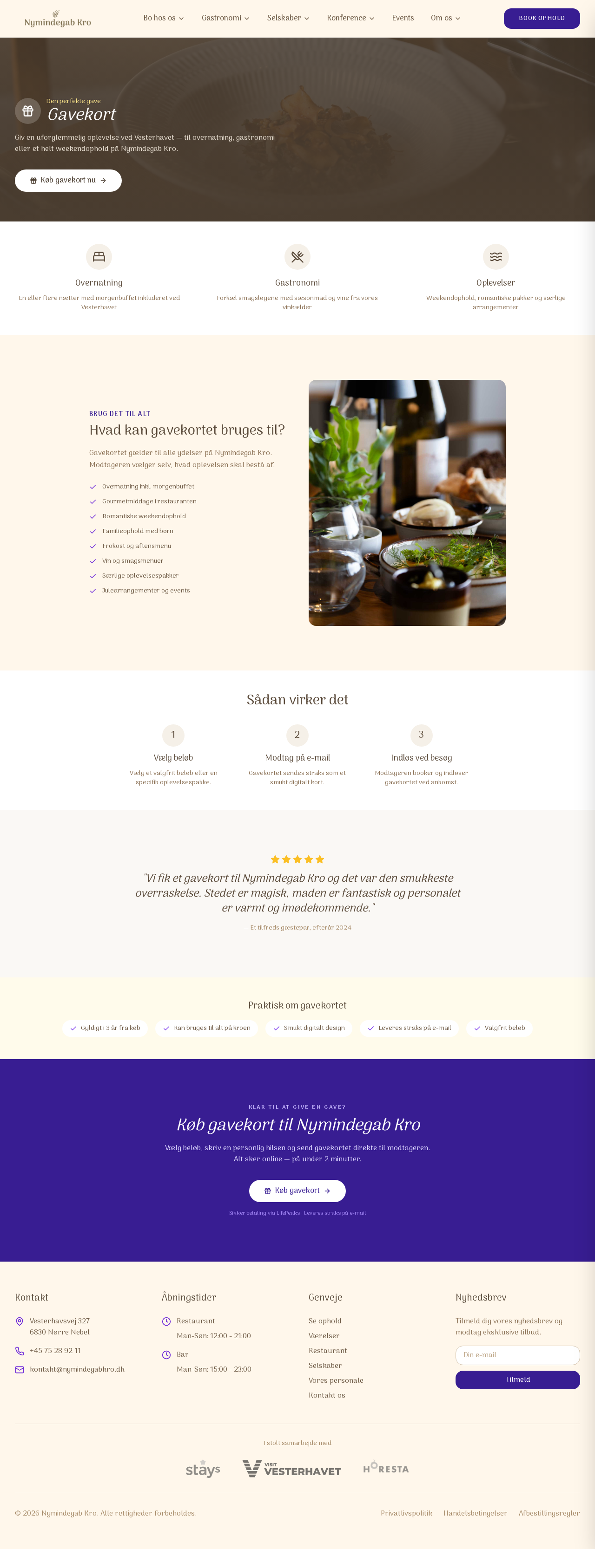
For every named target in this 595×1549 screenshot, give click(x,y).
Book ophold (542, 18)
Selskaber (284, 19)
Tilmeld (518, 1380)
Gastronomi (221, 19)
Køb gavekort (297, 1191)
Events (403, 19)
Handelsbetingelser (475, 1513)
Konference (346, 19)
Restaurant (328, 1351)
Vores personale (336, 1381)
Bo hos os (160, 19)
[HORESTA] (386, 1468)
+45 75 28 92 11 (55, 1351)
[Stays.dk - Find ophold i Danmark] (203, 1468)
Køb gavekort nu (68, 181)
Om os (441, 19)
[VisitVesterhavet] (291, 1468)
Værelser (324, 1336)
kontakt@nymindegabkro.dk (77, 1369)
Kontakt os (327, 1396)
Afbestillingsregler (549, 1513)
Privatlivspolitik (406, 1513)
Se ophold (325, 1321)
